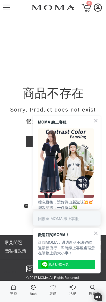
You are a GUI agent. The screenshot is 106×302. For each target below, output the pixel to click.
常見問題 (13, 242)
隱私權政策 (15, 251)
